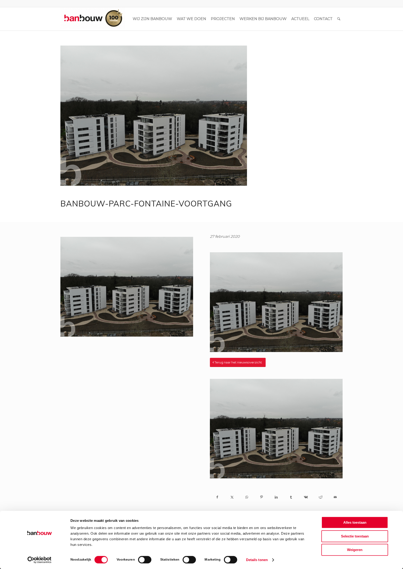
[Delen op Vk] (305, 497)
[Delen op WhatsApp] (247, 497)
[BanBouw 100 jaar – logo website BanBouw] (92, 19)
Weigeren (354, 550)
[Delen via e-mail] (335, 497)
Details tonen (257, 560)
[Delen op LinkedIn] (276, 497)
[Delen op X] (232, 497)
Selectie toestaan (355, 536)
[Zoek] (339, 19)
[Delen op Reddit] (320, 497)
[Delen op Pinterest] (261, 497)
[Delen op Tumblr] (291, 497)
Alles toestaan (354, 522)
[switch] (144, 559)
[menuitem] (152, 19)
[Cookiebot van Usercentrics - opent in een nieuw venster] (39, 559)
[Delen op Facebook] (217, 497)
